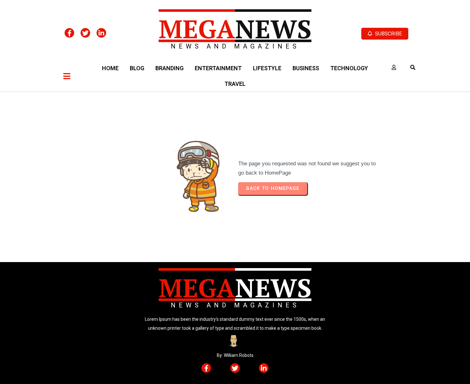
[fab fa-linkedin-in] (101, 33)
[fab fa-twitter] (85, 33)
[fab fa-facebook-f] (69, 33)
